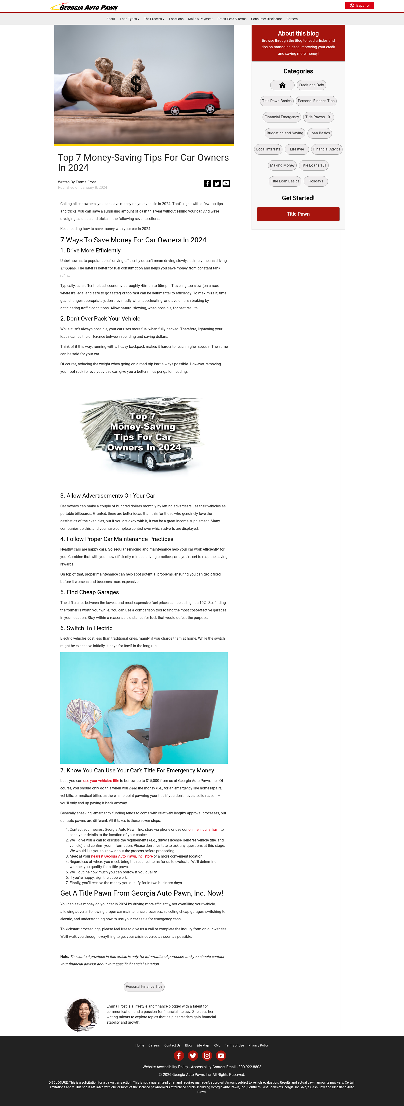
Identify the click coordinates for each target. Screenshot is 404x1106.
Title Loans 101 (314, 165)
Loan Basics (320, 133)
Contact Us (172, 1045)
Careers (292, 19)
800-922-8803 (249, 1067)
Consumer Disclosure (266, 19)
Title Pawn (298, 214)
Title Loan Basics (285, 181)
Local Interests (268, 149)
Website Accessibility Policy (165, 1067)
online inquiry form (204, 829)
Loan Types (128, 19)
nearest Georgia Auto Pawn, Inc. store (122, 856)
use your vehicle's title (101, 780)
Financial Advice (326, 149)
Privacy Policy (259, 1045)
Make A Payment (200, 19)
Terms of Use (234, 1045)
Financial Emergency (282, 117)
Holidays (316, 181)
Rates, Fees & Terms (231, 19)
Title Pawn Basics (277, 101)
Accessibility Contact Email (213, 1067)
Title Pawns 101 (318, 117)
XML (217, 1045)
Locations (176, 19)
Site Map (202, 1045)
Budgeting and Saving (285, 133)
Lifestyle (297, 149)
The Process (153, 19)
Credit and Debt (311, 85)
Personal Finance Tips (144, 986)
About (110, 19)
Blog (188, 1045)
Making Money (282, 165)
